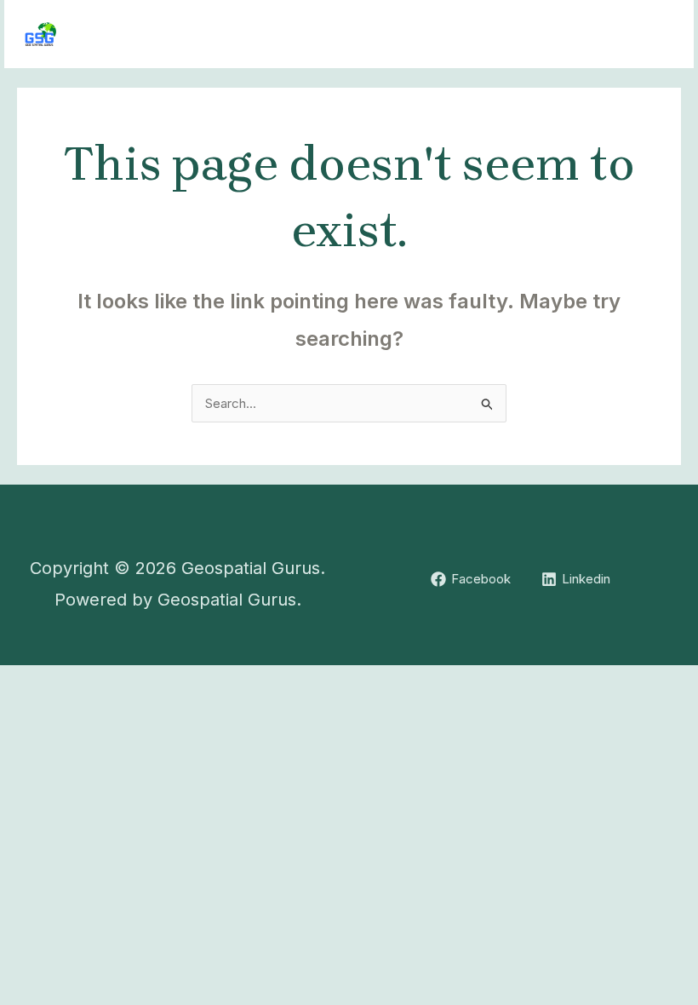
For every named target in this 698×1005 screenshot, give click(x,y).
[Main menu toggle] (659, 34)
